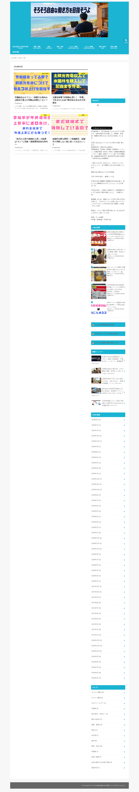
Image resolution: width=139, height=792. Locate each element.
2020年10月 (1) (96, 441)
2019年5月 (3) (96, 511)
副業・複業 (37, 47)
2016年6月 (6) (96, 672)
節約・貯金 (60, 47)
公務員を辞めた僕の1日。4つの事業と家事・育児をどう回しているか (116, 252)
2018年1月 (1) (96, 581)
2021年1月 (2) (96, 430)
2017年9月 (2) (96, 597)
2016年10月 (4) (96, 651)
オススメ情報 (73, 47)
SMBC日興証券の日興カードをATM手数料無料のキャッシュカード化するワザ (116, 234)
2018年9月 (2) (96, 554)
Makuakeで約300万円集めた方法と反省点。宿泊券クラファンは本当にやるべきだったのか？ (107, 392)
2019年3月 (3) (96, 522)
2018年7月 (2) (96, 559)
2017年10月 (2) (96, 592)
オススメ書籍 (89, 47)
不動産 (94, 708)
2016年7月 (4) (96, 667)
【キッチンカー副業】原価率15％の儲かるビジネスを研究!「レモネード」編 (116, 269)
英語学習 (95, 767)
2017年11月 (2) (96, 586)
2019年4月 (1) (96, 516)
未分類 (94, 735)
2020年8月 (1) (96, 452)
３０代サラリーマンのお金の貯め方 (106, 333)
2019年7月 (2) (96, 500)
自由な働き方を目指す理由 (20, 47)
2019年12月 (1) (96, 479)
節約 (94, 741)
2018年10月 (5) (96, 549)
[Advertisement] (108, 79)
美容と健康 (114, 47)
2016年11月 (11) (96, 646)
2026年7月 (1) (96, 425)
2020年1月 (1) (96, 473)
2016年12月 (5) (96, 640)
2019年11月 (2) (96, 484)
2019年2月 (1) (96, 527)
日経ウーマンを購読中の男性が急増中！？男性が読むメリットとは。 (116, 305)
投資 (49, 47)
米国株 (94, 751)
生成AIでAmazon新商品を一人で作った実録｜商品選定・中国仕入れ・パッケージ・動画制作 (107, 360)
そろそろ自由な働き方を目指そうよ (102, 785)
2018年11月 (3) (96, 543)
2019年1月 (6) (96, 532)
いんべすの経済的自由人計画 (104, 324)
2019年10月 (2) (96, 489)
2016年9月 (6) (96, 656)
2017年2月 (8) (96, 629)
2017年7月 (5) (96, 608)
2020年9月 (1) (96, 446)
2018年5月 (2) (96, 565)
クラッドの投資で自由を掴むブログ (106, 342)
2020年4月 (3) (96, 468)
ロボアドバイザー (98, 703)
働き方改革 (102, 47)
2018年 (20, 58)
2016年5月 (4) (96, 678)
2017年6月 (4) (96, 613)
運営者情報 (16, 52)
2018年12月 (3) (96, 538)
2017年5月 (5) (96, 619)
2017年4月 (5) (96, 624)
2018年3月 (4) (96, 576)
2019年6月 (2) (96, 506)
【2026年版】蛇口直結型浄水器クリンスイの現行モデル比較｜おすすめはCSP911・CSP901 (116, 288)
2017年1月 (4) (96, 635)
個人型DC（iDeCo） (99, 714)
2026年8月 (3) (96, 420)
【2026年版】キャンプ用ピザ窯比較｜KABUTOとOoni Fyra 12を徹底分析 (112, 403)
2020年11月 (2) (96, 436)
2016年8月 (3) (96, 662)
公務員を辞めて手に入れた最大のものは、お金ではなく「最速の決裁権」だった (112, 381)
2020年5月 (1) (96, 463)
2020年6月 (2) (96, 457)
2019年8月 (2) (96, 495)
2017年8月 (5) (96, 602)
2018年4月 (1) (96, 570)
